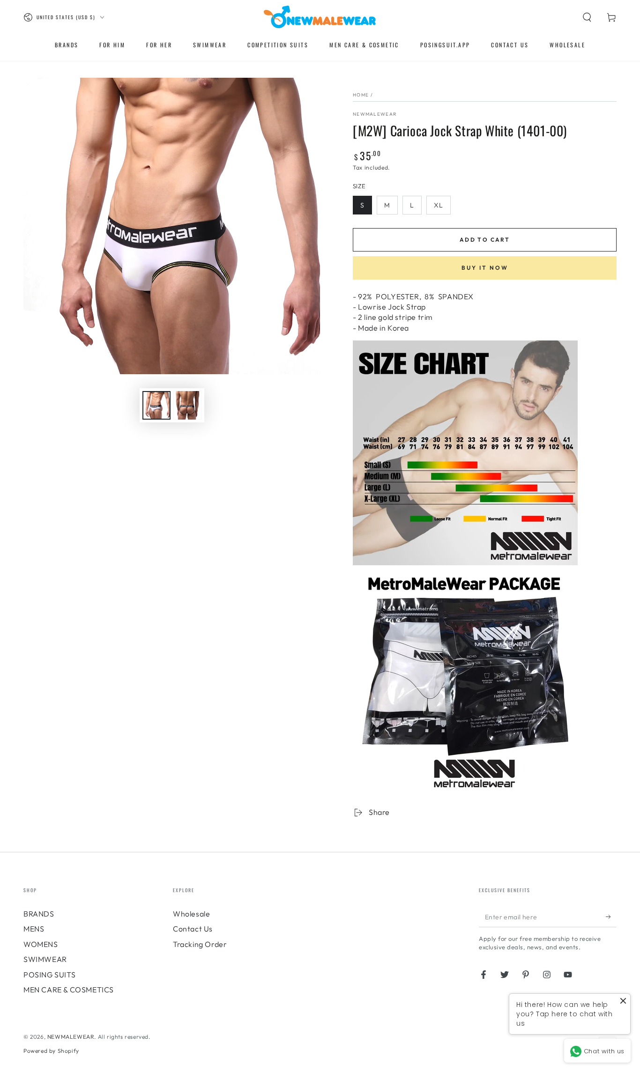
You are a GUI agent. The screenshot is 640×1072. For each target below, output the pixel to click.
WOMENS (40, 944)
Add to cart (485, 239)
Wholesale (191, 913)
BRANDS (38, 913)
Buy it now (484, 267)
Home (361, 95)
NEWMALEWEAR (71, 1036)
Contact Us (193, 928)
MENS (33, 928)
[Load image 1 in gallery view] (156, 405)
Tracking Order (200, 944)
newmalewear (374, 114)
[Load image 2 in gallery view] (187, 405)
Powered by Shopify (51, 1050)
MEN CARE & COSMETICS (68, 989)
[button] (587, 17)
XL (438, 205)
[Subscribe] (611, 916)
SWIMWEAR (45, 959)
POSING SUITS (49, 974)
